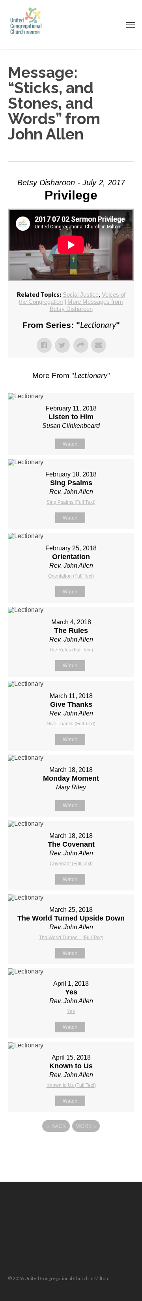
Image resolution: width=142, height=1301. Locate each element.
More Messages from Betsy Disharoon (86, 305)
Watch (70, 444)
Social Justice (81, 294)
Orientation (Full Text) (71, 576)
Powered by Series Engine (71, 1148)
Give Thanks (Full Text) (71, 724)
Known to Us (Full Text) (71, 1085)
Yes (71, 1011)
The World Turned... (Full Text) (71, 937)
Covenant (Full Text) (71, 863)
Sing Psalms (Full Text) (71, 502)
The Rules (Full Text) (71, 650)
